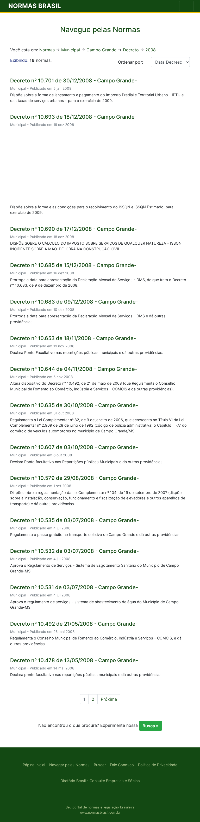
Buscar (100, 765)
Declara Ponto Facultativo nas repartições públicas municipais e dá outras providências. (86, 352)
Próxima (109, 699)
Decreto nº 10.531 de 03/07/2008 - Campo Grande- (74, 587)
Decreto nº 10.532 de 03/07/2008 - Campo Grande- (74, 551)
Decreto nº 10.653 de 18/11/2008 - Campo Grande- (73, 338)
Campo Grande (101, 49)
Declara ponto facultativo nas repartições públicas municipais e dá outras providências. (86, 674)
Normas (47, 49)
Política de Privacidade (157, 765)
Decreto (131, 49)
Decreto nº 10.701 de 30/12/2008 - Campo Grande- (73, 80)
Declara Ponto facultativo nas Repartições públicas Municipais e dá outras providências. (87, 462)
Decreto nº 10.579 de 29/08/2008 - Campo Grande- (74, 478)
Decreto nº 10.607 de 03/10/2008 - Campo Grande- (74, 447)
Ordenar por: (130, 62)
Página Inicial (34, 765)
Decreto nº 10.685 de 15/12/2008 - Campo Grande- (73, 265)
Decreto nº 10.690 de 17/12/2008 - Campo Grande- (73, 229)
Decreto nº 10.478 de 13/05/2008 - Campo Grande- (74, 660)
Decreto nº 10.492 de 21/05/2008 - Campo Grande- (74, 624)
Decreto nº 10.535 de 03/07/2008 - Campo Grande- (74, 520)
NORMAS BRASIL (34, 6)
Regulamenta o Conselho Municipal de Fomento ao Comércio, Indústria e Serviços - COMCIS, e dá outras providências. (96, 641)
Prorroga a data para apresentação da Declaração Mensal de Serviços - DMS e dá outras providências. (88, 319)
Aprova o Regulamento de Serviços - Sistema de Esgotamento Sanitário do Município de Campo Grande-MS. (94, 568)
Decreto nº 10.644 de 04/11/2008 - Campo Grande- (73, 369)
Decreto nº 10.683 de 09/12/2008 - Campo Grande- (74, 302)
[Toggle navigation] (186, 6)
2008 (150, 49)
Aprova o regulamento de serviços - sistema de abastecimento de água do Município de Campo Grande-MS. (94, 605)
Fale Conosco (122, 765)
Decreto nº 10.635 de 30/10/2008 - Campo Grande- (74, 405)
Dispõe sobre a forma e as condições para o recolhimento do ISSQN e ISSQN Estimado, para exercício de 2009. (91, 210)
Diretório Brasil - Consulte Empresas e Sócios (100, 780)
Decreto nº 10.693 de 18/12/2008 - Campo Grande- (73, 117)
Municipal (70, 49)
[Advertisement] (100, 166)
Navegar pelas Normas (69, 765)
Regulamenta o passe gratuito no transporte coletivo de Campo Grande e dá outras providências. (95, 534)
